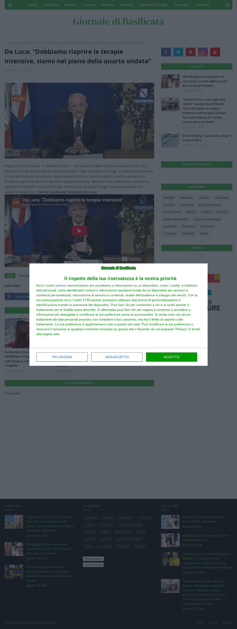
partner (61, 285)
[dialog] (118, 314)
